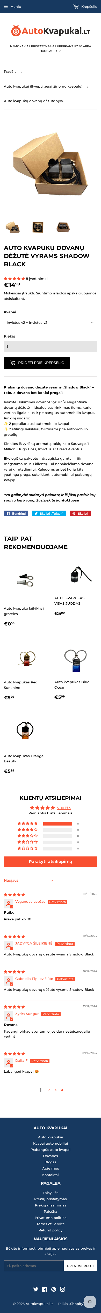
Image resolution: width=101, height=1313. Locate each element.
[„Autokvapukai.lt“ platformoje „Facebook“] (44, 1290)
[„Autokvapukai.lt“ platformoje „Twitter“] (35, 1290)
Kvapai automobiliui (50, 1143)
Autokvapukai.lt (39, 1304)
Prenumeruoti (80, 1266)
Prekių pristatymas (50, 1199)
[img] (14, 895)
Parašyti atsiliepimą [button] (50, 861)
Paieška (50, 1211)
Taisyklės (51, 1193)
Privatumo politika (51, 1218)
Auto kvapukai (50, 1137)
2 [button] (49, 1090)
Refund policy (50, 1230)
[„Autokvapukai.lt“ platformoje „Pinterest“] (53, 1290)
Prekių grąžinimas (50, 1205)
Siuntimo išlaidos (51, 293)
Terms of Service (51, 1224)
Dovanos (50, 1156)
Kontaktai (50, 1175)
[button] (15, 278)
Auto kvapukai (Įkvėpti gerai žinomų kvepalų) (43, 86)
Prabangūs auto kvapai (50, 1149)
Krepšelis (88, 6)
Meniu (15, 6)
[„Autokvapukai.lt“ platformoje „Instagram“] (62, 1290)
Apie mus (50, 1168)
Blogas (50, 1162)
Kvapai (10, 312)
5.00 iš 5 (64, 808)
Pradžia (10, 71)
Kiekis (9, 336)
